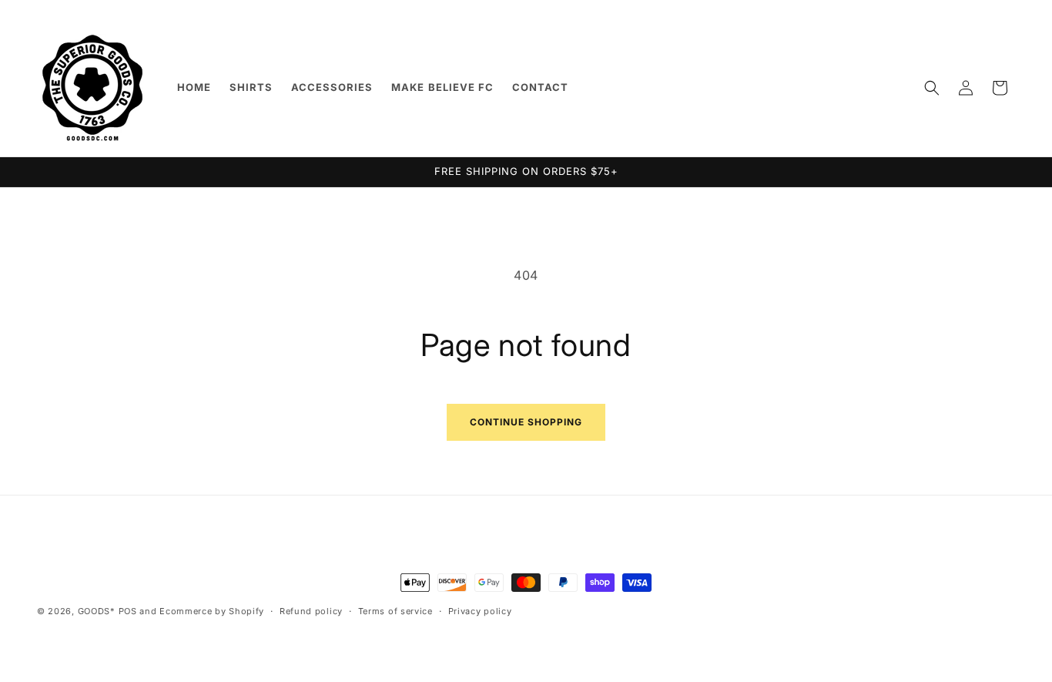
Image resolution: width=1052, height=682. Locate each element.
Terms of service (395, 611)
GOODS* (97, 611)
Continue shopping (525, 422)
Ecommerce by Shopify (211, 611)
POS (128, 611)
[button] (932, 88)
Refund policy (311, 611)
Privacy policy (480, 611)
